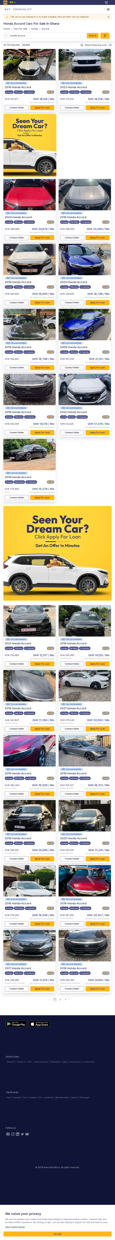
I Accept (57, 1234)
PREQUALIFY (22, 9)
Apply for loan (42, 107)
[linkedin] (17, 1134)
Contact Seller (17, 107)
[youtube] (27, 1134)
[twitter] (22, 1134)
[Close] (108, 17)
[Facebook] (8, 1134)
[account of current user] (108, 9)
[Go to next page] (65, 999)
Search (92, 35)
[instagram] (12, 1134)
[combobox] (13, 2)
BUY (8, 9)
